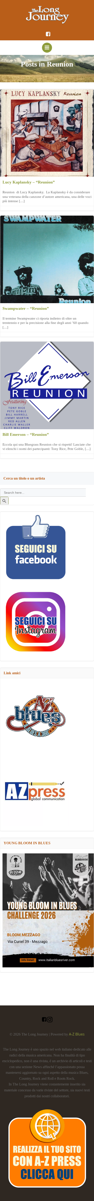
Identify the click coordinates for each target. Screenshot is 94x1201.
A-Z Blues (77, 1034)
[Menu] (47, 48)
